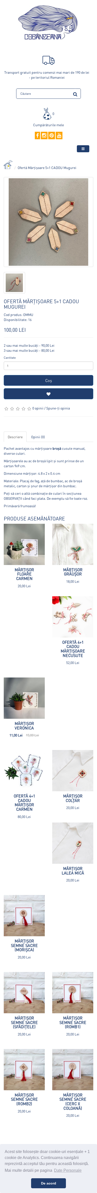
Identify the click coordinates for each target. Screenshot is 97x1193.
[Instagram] (44, 136)
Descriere (15, 436)
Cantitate (10, 358)
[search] (75, 93)
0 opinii (38, 408)
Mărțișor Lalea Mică (73, 871)
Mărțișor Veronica (24, 725)
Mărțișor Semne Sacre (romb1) (72, 1022)
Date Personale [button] (68, 1170)
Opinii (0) (38, 436)
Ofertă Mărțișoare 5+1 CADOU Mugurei (47, 167)
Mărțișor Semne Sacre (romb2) (24, 1099)
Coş (48, 380)
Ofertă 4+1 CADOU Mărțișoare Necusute (73, 649)
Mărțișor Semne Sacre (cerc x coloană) (72, 1101)
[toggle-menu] (83, 148)
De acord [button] (48, 1183)
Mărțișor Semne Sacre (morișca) (24, 945)
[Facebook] (37, 136)
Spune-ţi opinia (58, 408)
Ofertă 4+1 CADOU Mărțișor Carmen (24, 802)
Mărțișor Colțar (73, 798)
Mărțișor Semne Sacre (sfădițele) (24, 1022)
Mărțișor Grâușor (73, 572)
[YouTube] (59, 136)
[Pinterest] (51, 136)
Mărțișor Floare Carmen (24, 574)
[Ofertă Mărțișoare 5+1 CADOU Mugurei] (48, 222)
